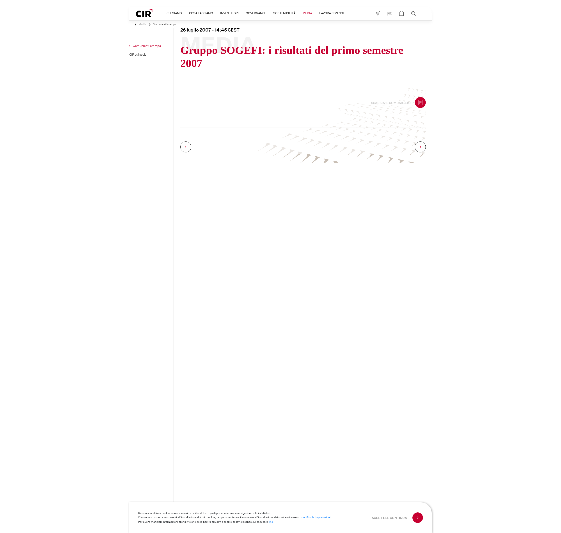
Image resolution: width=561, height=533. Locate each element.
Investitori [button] (229, 13)
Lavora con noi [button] (331, 13)
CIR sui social (138, 54)
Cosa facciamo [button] (201, 13)
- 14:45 (210, 30)
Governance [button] (256, 13)
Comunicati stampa (164, 24)
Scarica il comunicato (391, 103)
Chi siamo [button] (174, 13)
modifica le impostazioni (315, 517)
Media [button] (307, 13)
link (271, 522)
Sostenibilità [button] (284, 13)
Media (142, 24)
